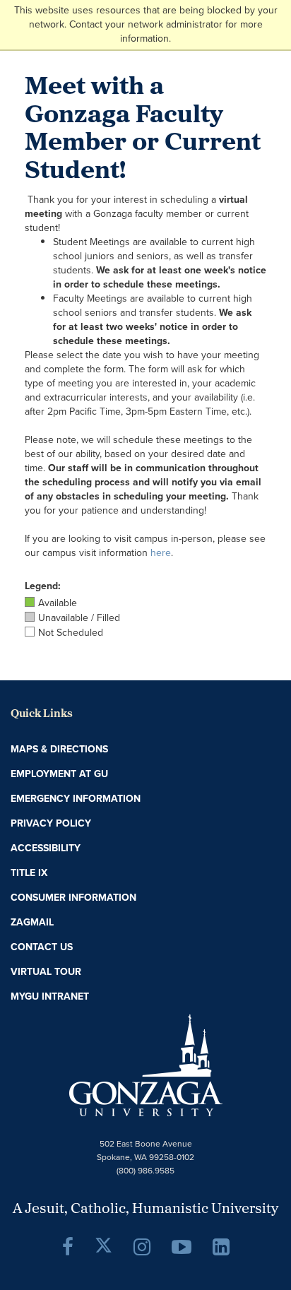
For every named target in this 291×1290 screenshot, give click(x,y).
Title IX (29, 872)
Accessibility (46, 848)
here (160, 552)
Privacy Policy (51, 823)
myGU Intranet (50, 996)
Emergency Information (76, 798)
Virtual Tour (46, 971)
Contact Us (42, 947)
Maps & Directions (59, 749)
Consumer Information (73, 897)
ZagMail (32, 922)
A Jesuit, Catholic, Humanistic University (145, 1209)
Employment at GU (59, 774)
